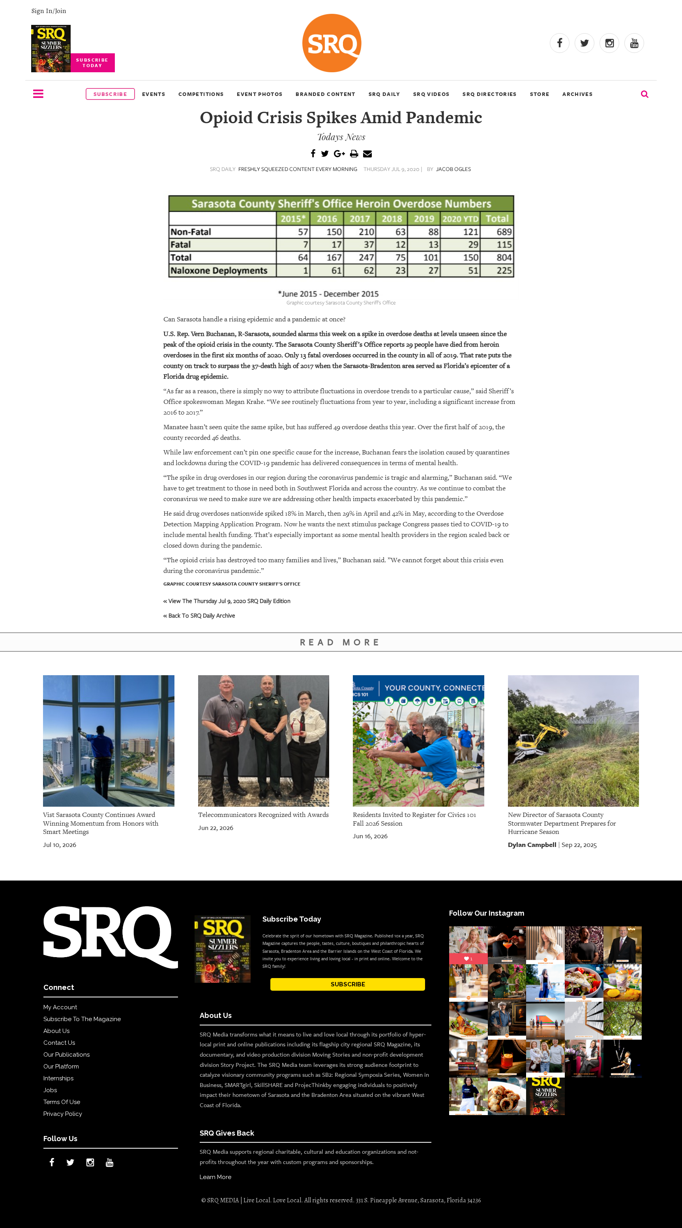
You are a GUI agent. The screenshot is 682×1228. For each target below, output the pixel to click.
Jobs (50, 1090)
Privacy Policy (62, 1113)
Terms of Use (61, 1102)
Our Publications (66, 1054)
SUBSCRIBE (348, 984)
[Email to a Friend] (367, 154)
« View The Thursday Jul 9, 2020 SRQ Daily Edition (226, 601)
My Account (60, 1007)
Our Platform (61, 1066)
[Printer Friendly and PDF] (354, 154)
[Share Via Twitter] (325, 154)
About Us (56, 1031)
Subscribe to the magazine (82, 1019)
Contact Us (59, 1042)
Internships (58, 1078)
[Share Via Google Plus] (339, 154)
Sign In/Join (48, 10)
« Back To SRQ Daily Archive (199, 615)
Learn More (215, 1177)
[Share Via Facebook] (313, 154)
